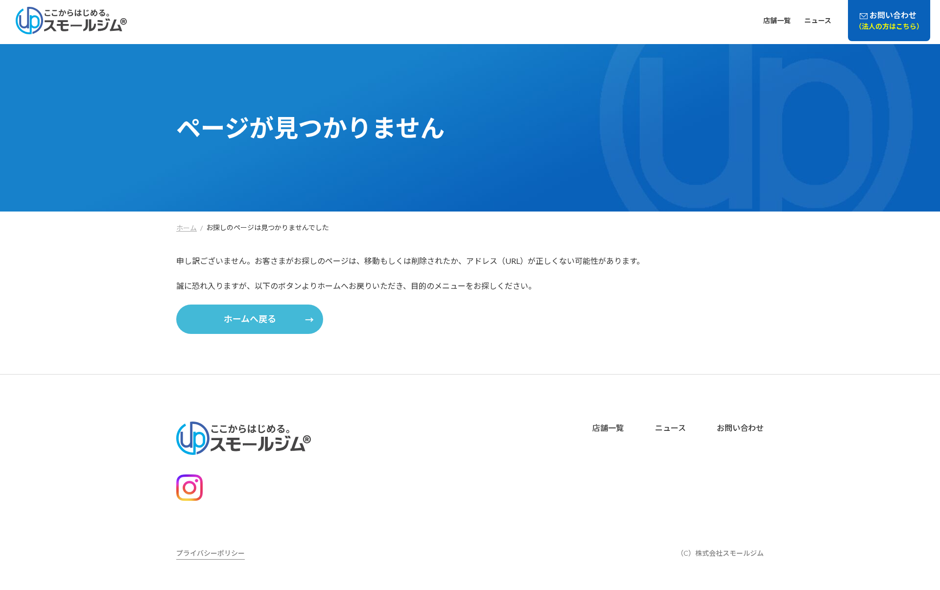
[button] (249, 319)
